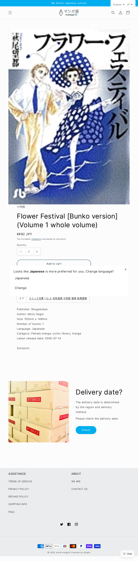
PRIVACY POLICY (18, 488)
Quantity (21, 245)
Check (86, 429)
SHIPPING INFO (17, 504)
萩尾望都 (82, 298)
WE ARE (76, 481)
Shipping (36, 239)
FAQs (11, 511)
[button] (10, 12)
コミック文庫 (36, 298)
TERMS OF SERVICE (20, 481)
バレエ (48, 298)
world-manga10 (63, 552)
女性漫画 (57, 298)
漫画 (73, 298)
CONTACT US (79, 488)
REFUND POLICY (18, 496)
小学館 (67, 298)
